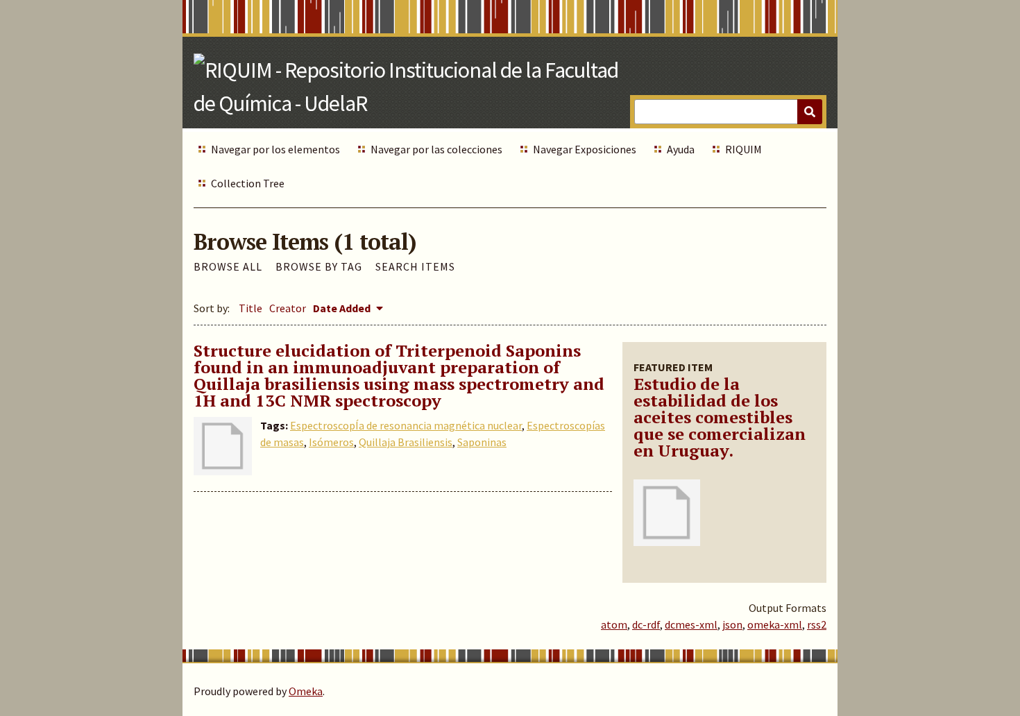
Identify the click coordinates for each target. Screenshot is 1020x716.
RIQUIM (743, 149)
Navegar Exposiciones (584, 149)
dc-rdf (646, 624)
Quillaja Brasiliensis (405, 442)
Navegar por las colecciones (436, 149)
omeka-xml (774, 624)
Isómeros (331, 442)
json (732, 624)
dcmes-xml (691, 624)
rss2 (816, 624)
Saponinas (482, 442)
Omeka (306, 691)
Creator (287, 308)
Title (250, 308)
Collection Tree (247, 183)
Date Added (343, 308)
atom (614, 624)
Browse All (228, 266)
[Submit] (809, 111)
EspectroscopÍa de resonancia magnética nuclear (406, 425)
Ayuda (681, 149)
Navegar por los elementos (275, 149)
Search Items (415, 266)
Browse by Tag (318, 266)
